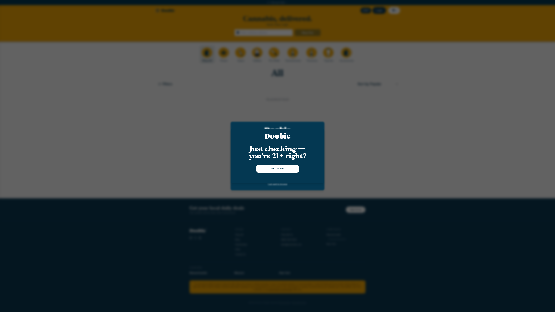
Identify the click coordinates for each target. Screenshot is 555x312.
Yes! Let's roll (277, 168)
